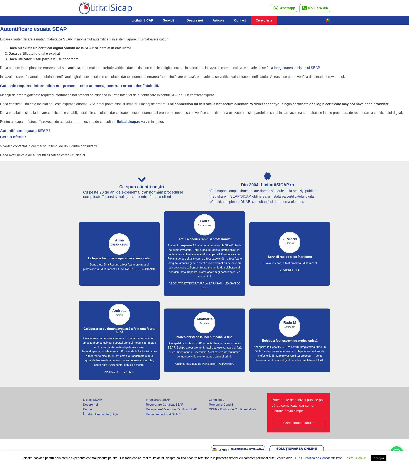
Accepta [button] (379, 458)
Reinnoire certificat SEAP (163, 414)
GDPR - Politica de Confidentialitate (232, 409)
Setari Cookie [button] (356, 458)
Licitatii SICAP (142, 20)
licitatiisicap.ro (128, 121)
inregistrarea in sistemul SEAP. (297, 68)
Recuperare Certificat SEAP (164, 404)
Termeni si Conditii (221, 404)
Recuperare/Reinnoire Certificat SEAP (171, 409)
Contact (240, 20)
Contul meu (216, 399)
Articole (218, 20)
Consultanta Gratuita (298, 423)
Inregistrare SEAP (158, 399)
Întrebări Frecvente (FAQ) (100, 414)
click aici (78, 155)
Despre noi (195, 20)
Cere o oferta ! (13, 137)
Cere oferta (264, 20)
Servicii (168, 20)
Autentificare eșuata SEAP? (25, 131)
